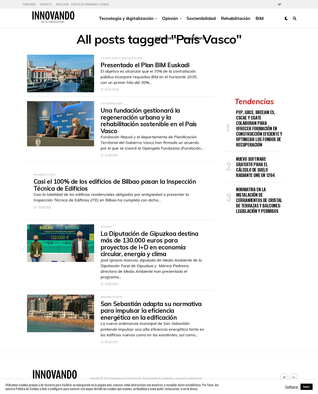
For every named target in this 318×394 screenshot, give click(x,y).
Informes (164, 38)
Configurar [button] (291, 387)
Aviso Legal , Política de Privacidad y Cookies (82, 4)
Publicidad (29, 4)
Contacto (45, 4)
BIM (259, 18)
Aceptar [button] (306, 386)
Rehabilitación (235, 18)
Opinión (170, 18)
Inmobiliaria (194, 38)
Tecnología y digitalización (126, 18)
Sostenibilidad (201, 18)
